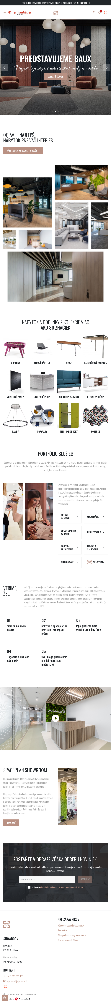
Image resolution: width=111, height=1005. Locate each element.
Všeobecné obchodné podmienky (71, 925)
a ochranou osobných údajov (72, 887)
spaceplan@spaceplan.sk (17, 981)
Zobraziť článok (55, 76)
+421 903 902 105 (15, 976)
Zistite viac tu (83, 2)
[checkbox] (29, 887)
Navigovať (11, 822)
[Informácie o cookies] (5, 998)
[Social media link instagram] (105, 12)
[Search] (94, 12)
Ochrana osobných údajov (68, 940)
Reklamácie (62, 930)
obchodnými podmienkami (50, 887)
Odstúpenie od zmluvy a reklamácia (72, 935)
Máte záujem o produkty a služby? (23, 150)
